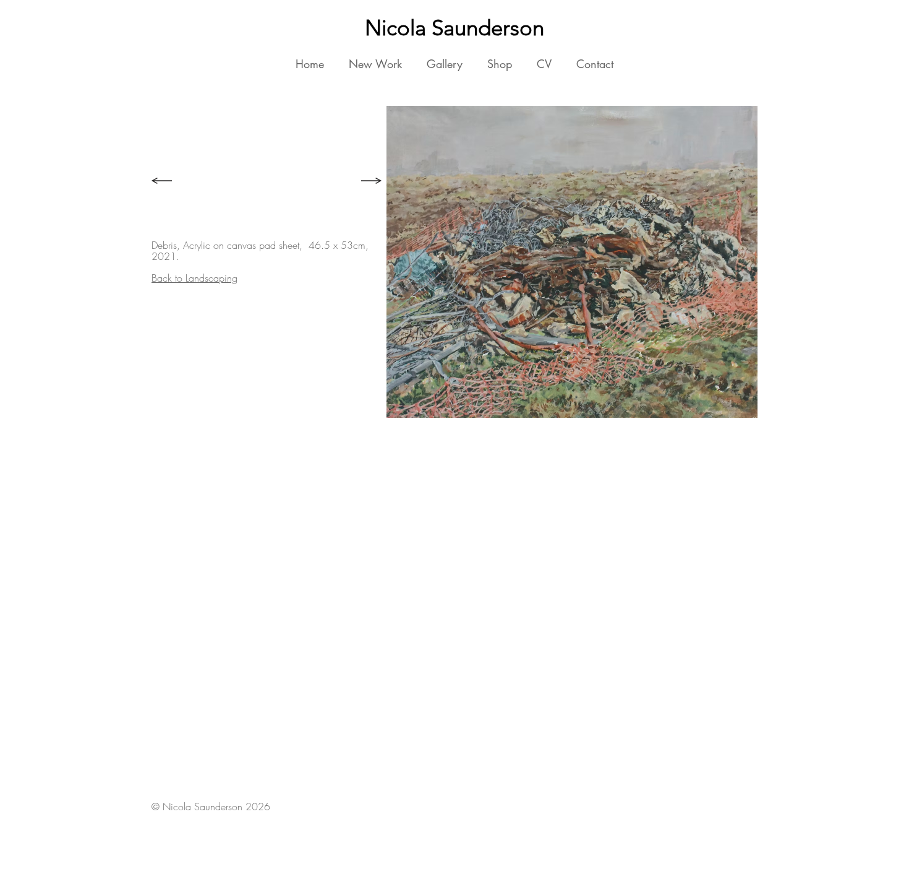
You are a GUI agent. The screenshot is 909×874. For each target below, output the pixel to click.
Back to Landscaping (194, 278)
